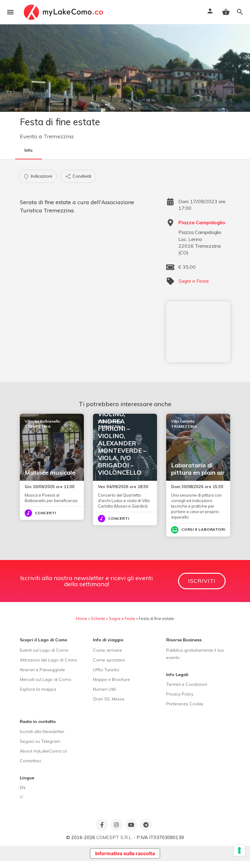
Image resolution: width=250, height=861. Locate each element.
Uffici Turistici (106, 669)
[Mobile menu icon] (10, 12)
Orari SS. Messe (108, 699)
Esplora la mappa (38, 689)
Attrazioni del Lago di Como (48, 660)
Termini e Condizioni (186, 684)
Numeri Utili (104, 689)
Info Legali (177, 674)
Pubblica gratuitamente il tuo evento (195, 653)
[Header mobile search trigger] (240, 12)
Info (28, 150)
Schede (98, 618)
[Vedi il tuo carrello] (226, 12)
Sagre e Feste (193, 281)
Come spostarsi (109, 660)
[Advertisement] (198, 331)
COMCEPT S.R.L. (114, 837)
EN (22, 787)
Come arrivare (107, 650)
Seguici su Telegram (40, 741)
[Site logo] (64, 12)
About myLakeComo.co (43, 751)
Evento (28, 136)
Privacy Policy (179, 694)
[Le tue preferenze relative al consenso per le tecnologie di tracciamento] (239, 850)
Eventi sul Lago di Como (44, 650)
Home (81, 618)
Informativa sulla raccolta (125, 853)
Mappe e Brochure (111, 679)
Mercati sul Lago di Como (45, 679)
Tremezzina (59, 136)
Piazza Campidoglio (201, 222)
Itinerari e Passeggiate (42, 669)
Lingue (27, 778)
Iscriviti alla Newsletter (42, 731)
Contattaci (30, 761)
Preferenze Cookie (184, 704)
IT (21, 797)
